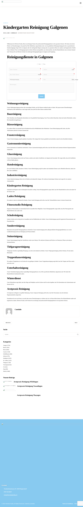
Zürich (4, 371)
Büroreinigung (56, 128)
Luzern (4, 352)
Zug (4, 369)
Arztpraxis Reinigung (38, 293)
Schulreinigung (52, 219)
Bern (4, 349)
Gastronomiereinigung (37, 147)
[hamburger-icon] (80, 3)
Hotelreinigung (35, 168)
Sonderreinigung (40, 229)
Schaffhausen (6, 354)
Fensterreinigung (14, 139)
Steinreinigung (14, 240)
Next (76, 322)
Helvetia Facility (21, 300)
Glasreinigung (14, 158)
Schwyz (5, 23)
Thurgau (5, 362)
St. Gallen (5, 360)
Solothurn (5, 358)
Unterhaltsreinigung (15, 272)
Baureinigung (41, 118)
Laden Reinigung (35, 200)
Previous (8, 322)
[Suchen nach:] (41, 334)
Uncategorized (6, 364)
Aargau (5, 345)
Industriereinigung (15, 179)
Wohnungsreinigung (15, 107)
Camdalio (14, 33)
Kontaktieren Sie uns (12, 298)
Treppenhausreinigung (47, 261)
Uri (4, 367)
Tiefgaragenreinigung (53, 250)
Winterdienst (13, 282)
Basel (4, 347)
